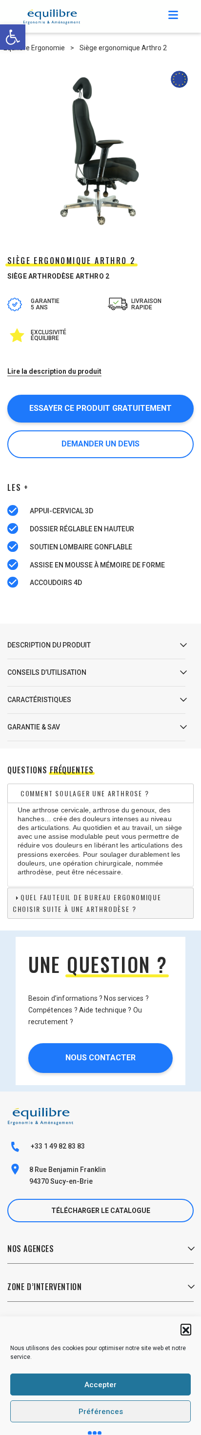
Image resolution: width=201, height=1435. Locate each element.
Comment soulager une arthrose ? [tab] (84, 793)
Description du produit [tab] (49, 645)
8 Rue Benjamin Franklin (67, 1169)
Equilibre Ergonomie (34, 48)
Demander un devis (100, 443)
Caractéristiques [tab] (39, 700)
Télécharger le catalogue (100, 1210)
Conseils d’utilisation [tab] (46, 672)
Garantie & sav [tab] (33, 727)
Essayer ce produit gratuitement (100, 408)
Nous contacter (100, 1057)
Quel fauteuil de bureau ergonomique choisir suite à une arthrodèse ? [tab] (87, 903)
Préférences (101, 1411)
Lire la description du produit (54, 371)
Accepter (100, 1384)
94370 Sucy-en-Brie (61, 1181)
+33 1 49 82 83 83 (57, 1146)
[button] (186, 1329)
